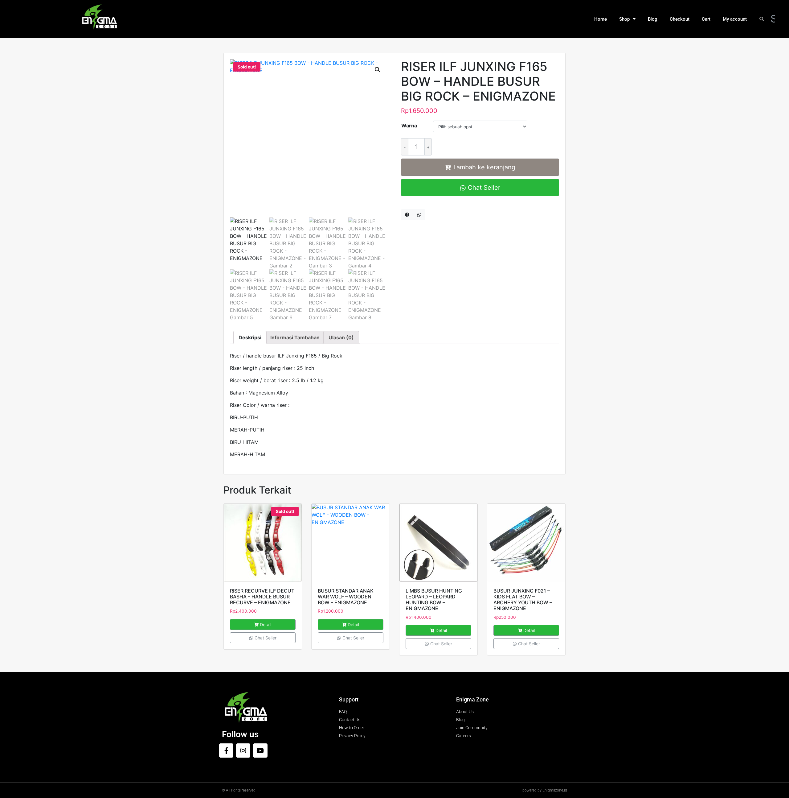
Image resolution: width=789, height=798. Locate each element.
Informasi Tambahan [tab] (295, 337)
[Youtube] (260, 750)
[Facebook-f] (226, 750)
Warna (409, 125)
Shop (624, 19)
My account (735, 19)
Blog (652, 19)
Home (600, 19)
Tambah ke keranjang (484, 167)
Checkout (679, 19)
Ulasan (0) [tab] (341, 337)
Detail (265, 624)
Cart (706, 19)
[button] (377, 69)
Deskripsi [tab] (250, 337)
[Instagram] (243, 750)
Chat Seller (483, 187)
